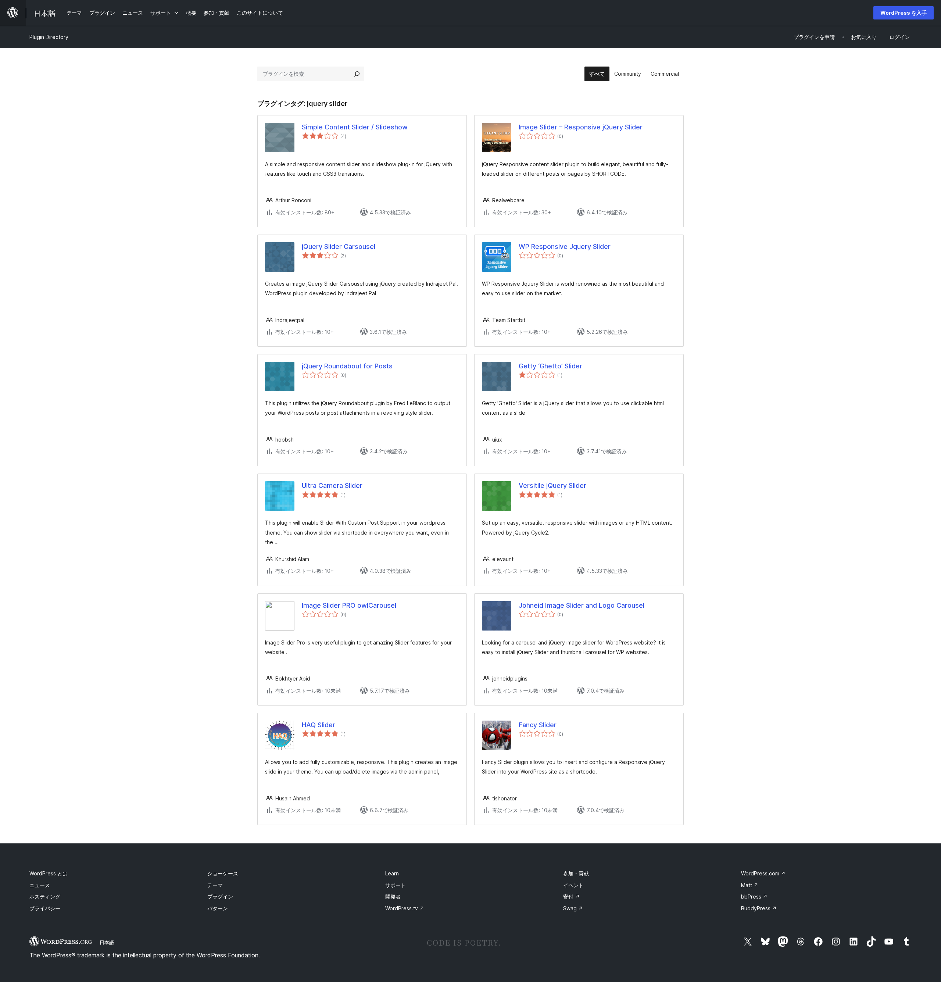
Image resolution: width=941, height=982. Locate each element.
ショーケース (222, 873)
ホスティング (44, 896)
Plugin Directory (48, 37)
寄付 (571, 896)
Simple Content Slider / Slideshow (355, 127)
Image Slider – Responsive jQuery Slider (581, 127)
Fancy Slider (538, 725)
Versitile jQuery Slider (552, 485)
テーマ (215, 885)
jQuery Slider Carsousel (338, 246)
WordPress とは (48, 873)
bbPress (754, 896)
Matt (749, 885)
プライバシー (44, 908)
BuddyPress (759, 908)
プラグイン (220, 896)
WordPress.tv (404, 908)
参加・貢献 (576, 873)
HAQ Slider (318, 725)
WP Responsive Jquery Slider (565, 246)
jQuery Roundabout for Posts (347, 366)
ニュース (39, 885)
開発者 (393, 896)
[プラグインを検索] (357, 74)
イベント (573, 885)
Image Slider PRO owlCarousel (349, 605)
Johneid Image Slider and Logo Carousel (581, 605)
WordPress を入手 (903, 13)
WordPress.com (763, 873)
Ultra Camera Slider (332, 485)
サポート (395, 885)
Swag (573, 908)
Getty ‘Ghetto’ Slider (550, 366)
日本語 (107, 942)
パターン (217, 908)
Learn (392, 873)
